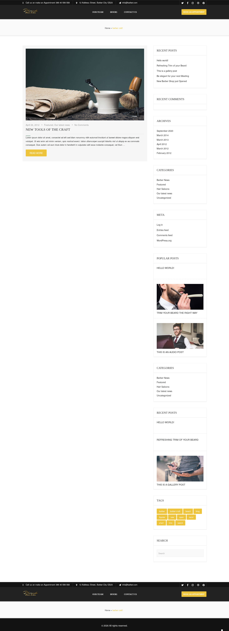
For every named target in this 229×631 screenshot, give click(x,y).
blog (198, 511)
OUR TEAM (97, 12)
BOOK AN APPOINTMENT (194, 12)
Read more (36, 153)
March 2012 (163, 148)
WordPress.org (164, 240)
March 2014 (163, 135)
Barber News (163, 179)
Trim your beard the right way (177, 312)
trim (170, 522)
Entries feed (163, 230)
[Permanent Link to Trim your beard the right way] (180, 309)
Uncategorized (164, 197)
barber (162, 511)
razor (191, 517)
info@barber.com (129, 2)
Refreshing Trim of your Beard (171, 65)
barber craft (175, 511)
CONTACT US (130, 12)
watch (180, 522)
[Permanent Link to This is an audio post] (180, 348)
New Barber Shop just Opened (172, 81)
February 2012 (164, 153)
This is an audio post (170, 352)
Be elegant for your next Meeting (173, 75)
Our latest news (62, 124)
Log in (160, 224)
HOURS (113, 12)
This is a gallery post (167, 70)
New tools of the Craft (48, 129)
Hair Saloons (163, 188)
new (172, 517)
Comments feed (164, 235)
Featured (48, 124)
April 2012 (162, 144)
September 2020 (165, 130)
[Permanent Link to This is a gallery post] (180, 481)
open (181, 517)
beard (188, 511)
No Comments (81, 124)
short (161, 522)
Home (107, 28)
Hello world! (162, 60)
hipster (162, 517)
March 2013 (163, 139)
